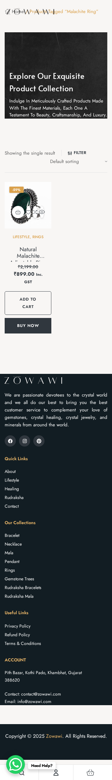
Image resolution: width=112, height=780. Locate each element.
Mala (9, 553)
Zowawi (54, 736)
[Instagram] (24, 441)
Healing (12, 489)
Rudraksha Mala (19, 596)
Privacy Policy (17, 626)
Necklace (13, 544)
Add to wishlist (28, 212)
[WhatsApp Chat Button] (15, 764)
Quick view (42, 212)
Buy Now (28, 326)
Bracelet (12, 535)
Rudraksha (14, 497)
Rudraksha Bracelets (23, 587)
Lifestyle (21, 237)
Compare (35, 212)
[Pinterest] (38, 441)
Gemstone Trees (19, 579)
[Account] (56, 772)
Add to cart (28, 303)
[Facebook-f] (10, 441)
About (10, 471)
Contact (12, 506)
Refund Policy (17, 635)
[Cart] (90, 772)
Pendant (12, 561)
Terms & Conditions (23, 643)
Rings (38, 237)
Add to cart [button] (18, 212)
